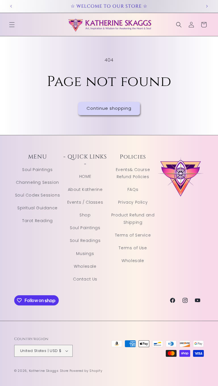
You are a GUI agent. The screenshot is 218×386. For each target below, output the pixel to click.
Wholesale (85, 266)
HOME (85, 176)
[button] (12, 24)
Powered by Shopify (86, 370)
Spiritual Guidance (37, 208)
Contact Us (85, 279)
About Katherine (85, 189)
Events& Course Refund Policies (133, 173)
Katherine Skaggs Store (48, 370)
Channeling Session (37, 182)
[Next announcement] (207, 6)
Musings (85, 253)
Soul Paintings (37, 169)
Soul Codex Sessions (37, 195)
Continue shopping (109, 108)
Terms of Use (133, 248)
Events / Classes (85, 202)
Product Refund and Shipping (133, 218)
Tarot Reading (37, 220)
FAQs (132, 189)
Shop (85, 215)
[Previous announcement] (11, 6)
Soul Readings (85, 240)
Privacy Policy (133, 202)
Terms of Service (133, 235)
